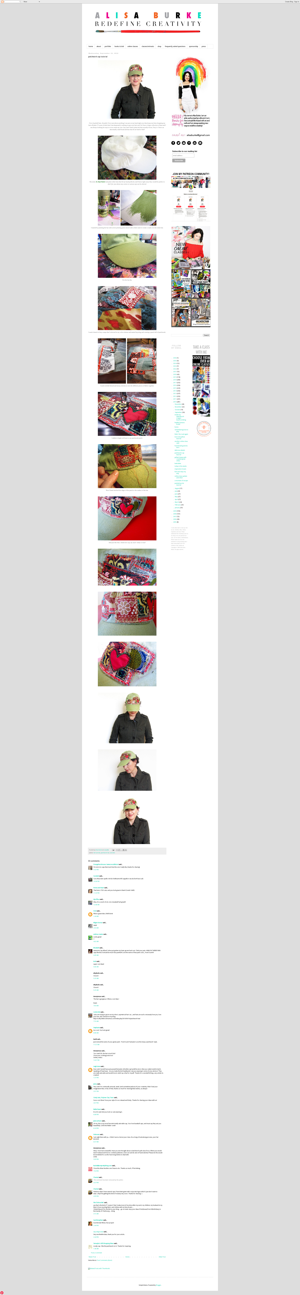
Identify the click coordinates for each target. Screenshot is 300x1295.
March (177, 502)
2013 (175, 393)
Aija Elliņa (96, 899)
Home (127, 1257)
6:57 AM (96, 1142)
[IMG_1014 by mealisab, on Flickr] (127, 278)
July (176, 491)
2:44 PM (96, 1225)
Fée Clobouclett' (98, 1202)
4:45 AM (96, 955)
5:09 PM (96, 1159)
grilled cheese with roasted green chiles (180, 459)
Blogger (158, 1285)
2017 (175, 382)
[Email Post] (113, 850)
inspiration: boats (180, 469)
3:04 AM (96, 928)
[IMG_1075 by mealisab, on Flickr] (127, 791)
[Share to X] (121, 850)
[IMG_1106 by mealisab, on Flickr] (127, 586)
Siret (94, 911)
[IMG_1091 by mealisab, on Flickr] (127, 540)
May (176, 496)
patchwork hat (105, 853)
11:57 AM (96, 1044)
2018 (175, 380)
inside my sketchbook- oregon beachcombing (180, 417)
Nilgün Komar (97, 922)
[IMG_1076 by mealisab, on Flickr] (127, 844)
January (177, 507)
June (176, 494)
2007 (175, 516)
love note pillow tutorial (180, 437)
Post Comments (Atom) (104, 1260)
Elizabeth (96, 948)
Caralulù (96, 876)
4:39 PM (96, 1196)
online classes (133, 46)
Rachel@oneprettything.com (102, 1165)
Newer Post (92, 1257)
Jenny (95, 1084)
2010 (175, 402)
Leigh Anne (96, 1066)
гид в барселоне (98, 1232)
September (178, 412)
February (178, 505)
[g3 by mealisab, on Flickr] (127, 119)
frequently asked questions (175, 46)
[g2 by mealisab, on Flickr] (127, 384)
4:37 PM (96, 1182)
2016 (175, 385)
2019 (175, 377)
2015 (175, 388)
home (91, 46)
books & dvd (119, 46)
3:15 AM (96, 1214)
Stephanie (96, 1027)
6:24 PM (96, 1128)
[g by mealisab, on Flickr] (127, 225)
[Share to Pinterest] (126, 850)
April (176, 499)
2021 (175, 371)
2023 (175, 366)
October (177, 410)
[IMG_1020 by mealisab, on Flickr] (127, 436)
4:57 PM (96, 1103)
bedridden (178, 463)
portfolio (108, 46)
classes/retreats (148, 46)
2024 (175, 363)
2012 (175, 396)
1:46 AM (96, 1249)
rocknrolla (96, 1012)
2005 (175, 522)
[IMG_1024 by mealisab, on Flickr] (127, 488)
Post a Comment (96, 1253)
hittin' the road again (181, 434)
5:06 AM (96, 967)
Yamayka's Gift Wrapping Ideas (103, 1243)
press (204, 46)
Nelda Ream (97, 1109)
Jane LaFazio (97, 1121)
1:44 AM (96, 916)
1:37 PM (96, 1077)
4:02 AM (96, 941)
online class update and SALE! (181, 477)
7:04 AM (96, 1006)
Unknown (96, 1134)
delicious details (180, 450)
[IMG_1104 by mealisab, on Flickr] (127, 686)
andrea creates (98, 934)
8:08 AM (96, 1033)
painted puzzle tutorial (179, 484)
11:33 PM (96, 893)
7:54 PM (96, 1171)
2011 (175, 399)
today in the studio (181, 466)
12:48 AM (96, 905)
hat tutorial (97, 853)
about (99, 46)
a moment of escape (181, 480)
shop (159, 46)
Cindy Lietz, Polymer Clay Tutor (103, 1097)
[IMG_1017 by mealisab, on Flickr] (127, 330)
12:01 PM (96, 1060)
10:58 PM (96, 881)
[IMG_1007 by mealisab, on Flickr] (127, 180)
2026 (175, 358)
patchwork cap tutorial (179, 453)
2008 (175, 514)
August (177, 488)
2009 (175, 511)
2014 (175, 391)
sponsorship (193, 46)
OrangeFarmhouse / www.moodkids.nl (105, 864)
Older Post (162, 1257)
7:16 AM (96, 1021)
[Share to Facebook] (123, 850)
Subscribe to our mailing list (184, 151)
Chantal (95, 1177)
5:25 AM (96, 978)
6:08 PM (96, 1114)
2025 (175, 361)
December (178, 404)
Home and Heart (98, 888)
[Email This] (117, 850)
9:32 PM (96, 870)
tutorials (112, 853)
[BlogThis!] (119, 850)
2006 (175, 519)
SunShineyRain (98, 1220)
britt (94, 961)
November (178, 407)
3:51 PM (96, 1091)
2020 (175, 374)
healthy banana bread (180, 423)
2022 (175, 369)
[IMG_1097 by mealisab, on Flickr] (127, 636)
